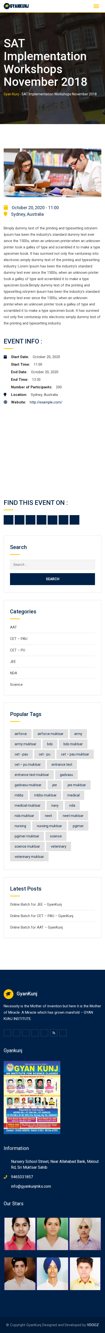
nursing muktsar (49, 826)
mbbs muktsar (45, 795)
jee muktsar (77, 785)
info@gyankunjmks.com (31, 1186)
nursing (20, 826)
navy (55, 805)
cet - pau (21, 754)
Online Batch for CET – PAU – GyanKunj (41, 916)
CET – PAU (18, 639)
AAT (13, 627)
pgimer (78, 826)
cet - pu (44, 754)
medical (73, 795)
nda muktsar (24, 816)
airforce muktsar (50, 734)
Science (16, 684)
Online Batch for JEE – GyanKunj (36, 904)
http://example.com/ (46, 402)
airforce (21, 734)
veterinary (58, 846)
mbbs (19, 795)
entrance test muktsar (32, 775)
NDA (13, 673)
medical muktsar (28, 805)
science (56, 836)
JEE (13, 661)
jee (54, 785)
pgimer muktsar (27, 836)
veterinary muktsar (29, 857)
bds (50, 744)
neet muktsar (73, 816)
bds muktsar (73, 744)
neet (48, 816)
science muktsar (27, 846)
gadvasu (66, 775)
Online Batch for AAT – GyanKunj (36, 927)
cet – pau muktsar (75, 754)
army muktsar (25, 744)
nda (72, 805)
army (78, 734)
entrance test (62, 764)
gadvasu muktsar (28, 785)
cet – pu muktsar (28, 764)
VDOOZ (93, 1325)
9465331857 (22, 1177)
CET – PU (17, 650)
